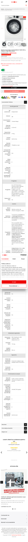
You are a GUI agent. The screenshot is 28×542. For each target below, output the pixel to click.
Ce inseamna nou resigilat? (7, 86)
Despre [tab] (23, 258)
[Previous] (2, 28)
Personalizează (13, 286)
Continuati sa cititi (6, 506)
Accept (14, 282)
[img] (14, 443)
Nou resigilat (14, 87)
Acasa (2, 9)
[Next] (26, 28)
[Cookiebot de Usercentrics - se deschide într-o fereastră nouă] (20, 255)
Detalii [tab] (14, 258)
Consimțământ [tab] (5, 258)
